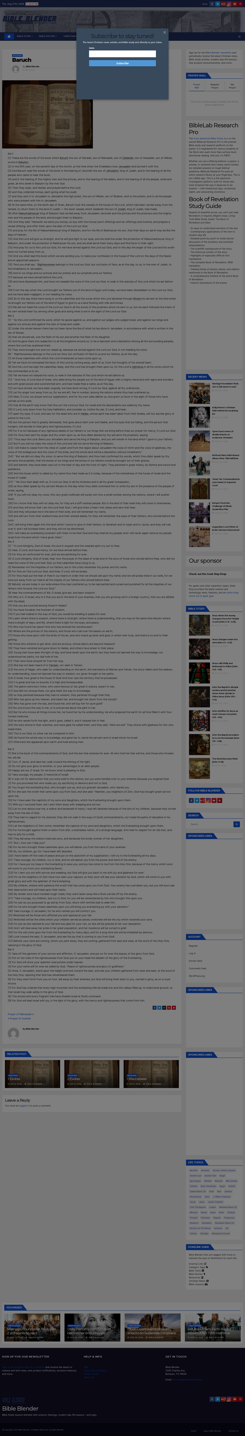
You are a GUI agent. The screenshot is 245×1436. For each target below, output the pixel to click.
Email (92, 48)
